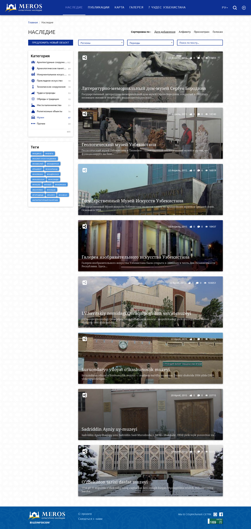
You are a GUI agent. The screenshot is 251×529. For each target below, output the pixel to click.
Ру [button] (224, 8)
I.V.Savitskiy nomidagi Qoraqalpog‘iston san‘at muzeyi (136, 313)
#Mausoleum (38, 179)
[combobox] (101, 43)
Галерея (136, 7)
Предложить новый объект (50, 42)
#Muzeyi (51, 195)
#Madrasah (37, 174)
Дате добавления (164, 31)
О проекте (85, 514)
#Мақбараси (53, 163)
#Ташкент (37, 169)
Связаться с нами (90, 519)
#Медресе (36, 153)
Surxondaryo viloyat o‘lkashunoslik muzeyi (126, 369)
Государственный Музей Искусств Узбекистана (132, 200)
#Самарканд (51, 169)
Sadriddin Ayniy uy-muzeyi (109, 429)
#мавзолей (37, 163)
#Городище (37, 195)
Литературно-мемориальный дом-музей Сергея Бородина (144, 88)
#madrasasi (60, 184)
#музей (47, 184)
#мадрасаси (53, 174)
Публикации (98, 7)
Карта (119, 7)
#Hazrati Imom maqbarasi (44, 158)
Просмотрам (201, 31)
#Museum (63, 195)
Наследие (74, 7)
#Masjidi (36, 184)
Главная (33, 22)
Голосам (218, 31)
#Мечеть (49, 153)
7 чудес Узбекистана (167, 7)
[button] (243, 7)
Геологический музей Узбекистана (119, 144)
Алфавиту (185, 31)
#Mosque (51, 189)
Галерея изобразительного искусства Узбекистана (136, 256)
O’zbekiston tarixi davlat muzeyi (115, 481)
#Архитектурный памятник (45, 200)
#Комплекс (37, 189)
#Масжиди (53, 179)
